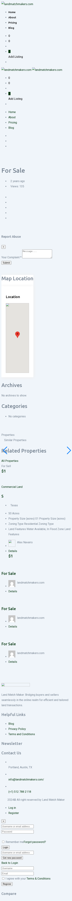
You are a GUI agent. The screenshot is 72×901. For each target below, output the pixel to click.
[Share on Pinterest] (18, 202)
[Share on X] (12, 202)
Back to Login (9, 863)
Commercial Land (12, 487)
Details (12, 551)
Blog (11, 27)
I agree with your (28, 878)
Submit (6, 262)
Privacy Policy (17, 729)
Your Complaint (11, 257)
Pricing (12, 22)
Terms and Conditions (21, 734)
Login (5, 847)
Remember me (15, 842)
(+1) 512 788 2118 (19, 791)
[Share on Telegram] (23, 202)
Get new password (12, 858)
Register (13, 813)
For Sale (8, 573)
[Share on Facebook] (9, 202)
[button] (17, 334)
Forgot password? (35, 842)
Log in (12, 807)
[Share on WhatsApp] (21, 202)
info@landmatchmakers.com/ (26, 779)
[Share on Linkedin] (15, 202)
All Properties (9, 461)
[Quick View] (5, 476)
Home (12, 12)
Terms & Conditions (39, 878)
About (12, 17)
